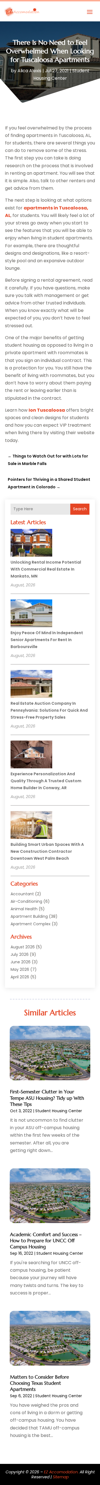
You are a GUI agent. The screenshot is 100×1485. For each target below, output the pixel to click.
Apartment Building (29, 916)
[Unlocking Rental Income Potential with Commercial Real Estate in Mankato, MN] (31, 543)
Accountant (22, 894)
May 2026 (20, 969)
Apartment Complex (31, 924)
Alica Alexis (29, 71)
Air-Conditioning (26, 901)
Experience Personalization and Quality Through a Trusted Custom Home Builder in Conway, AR (46, 781)
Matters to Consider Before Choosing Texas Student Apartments (39, 1383)
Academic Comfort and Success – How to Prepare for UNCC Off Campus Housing (46, 1240)
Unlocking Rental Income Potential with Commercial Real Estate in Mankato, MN (46, 569)
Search (80, 509)
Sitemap (61, 1477)
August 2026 (23, 947)
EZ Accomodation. (61, 1472)
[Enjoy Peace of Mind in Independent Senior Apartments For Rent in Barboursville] (31, 614)
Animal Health (24, 909)
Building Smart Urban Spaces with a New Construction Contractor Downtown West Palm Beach (47, 851)
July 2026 (20, 954)
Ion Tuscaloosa (47, 410)
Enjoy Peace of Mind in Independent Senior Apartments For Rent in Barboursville (47, 639)
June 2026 (21, 962)
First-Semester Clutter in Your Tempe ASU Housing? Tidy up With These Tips (47, 1098)
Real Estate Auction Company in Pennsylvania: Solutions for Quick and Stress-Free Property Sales (49, 710)
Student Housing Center (58, 1111)
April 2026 (20, 977)
